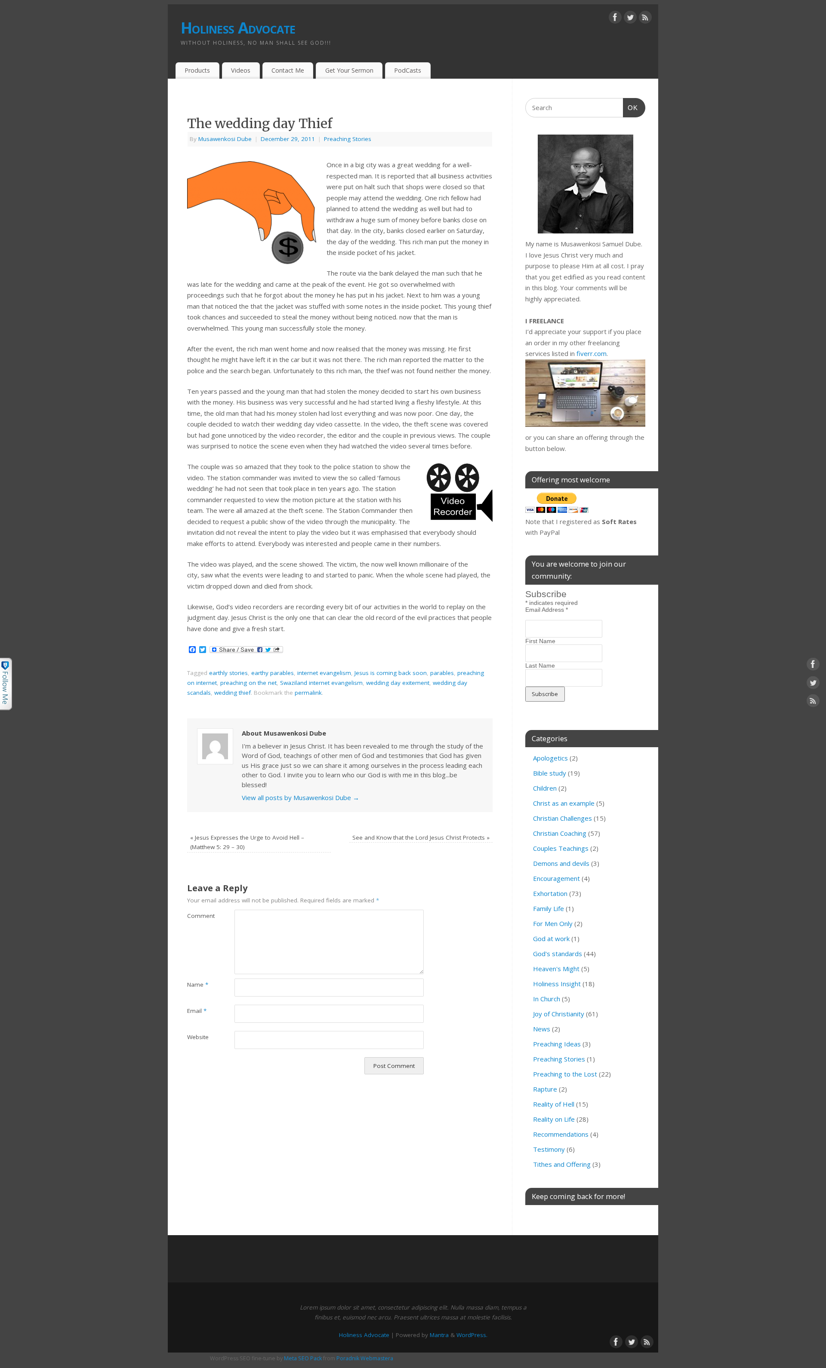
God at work (551, 938)
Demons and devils (561, 863)
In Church (546, 998)
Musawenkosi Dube (225, 139)
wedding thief (232, 692)
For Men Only (553, 923)
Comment (199, 916)
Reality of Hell (553, 1104)
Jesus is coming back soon (390, 673)
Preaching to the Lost (565, 1074)
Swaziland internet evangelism (321, 683)
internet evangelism (324, 673)
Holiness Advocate (238, 27)
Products (197, 70)
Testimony (549, 1149)
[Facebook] (615, 19)
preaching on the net (248, 683)
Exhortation (550, 893)
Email (196, 1011)
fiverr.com (591, 353)
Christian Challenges (562, 818)
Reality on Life (554, 1119)
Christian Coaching (559, 833)
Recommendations (561, 1134)
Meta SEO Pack (303, 1358)
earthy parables (272, 673)
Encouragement (556, 878)
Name (197, 984)
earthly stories (228, 673)
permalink (308, 692)
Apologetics (550, 758)
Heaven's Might (556, 968)
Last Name (540, 665)
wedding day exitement (397, 683)
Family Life (548, 908)
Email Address (546, 609)
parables (442, 673)
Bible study (549, 773)
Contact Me (287, 70)
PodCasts (407, 70)
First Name (540, 641)
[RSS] (645, 19)
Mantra (439, 1335)
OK (630, 107)
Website (198, 1037)
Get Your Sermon (349, 70)
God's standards (557, 953)
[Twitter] (630, 19)
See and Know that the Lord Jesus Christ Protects (421, 837)
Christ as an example (564, 803)
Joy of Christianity (558, 1013)
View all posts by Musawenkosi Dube (300, 797)
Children (545, 788)
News (541, 1028)
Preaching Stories (347, 139)
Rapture (545, 1089)
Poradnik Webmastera (364, 1358)
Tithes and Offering (562, 1164)
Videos (240, 70)
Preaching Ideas (557, 1044)
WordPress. (471, 1335)
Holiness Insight (557, 983)
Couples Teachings (561, 848)
